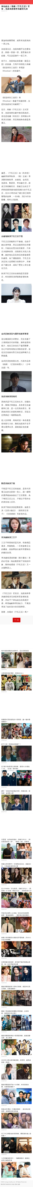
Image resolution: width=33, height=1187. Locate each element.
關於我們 (3, 1184)
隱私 (16, 1184)
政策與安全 (9, 1184)
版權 (19, 1184)
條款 (13, 1184)
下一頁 (16, 620)
